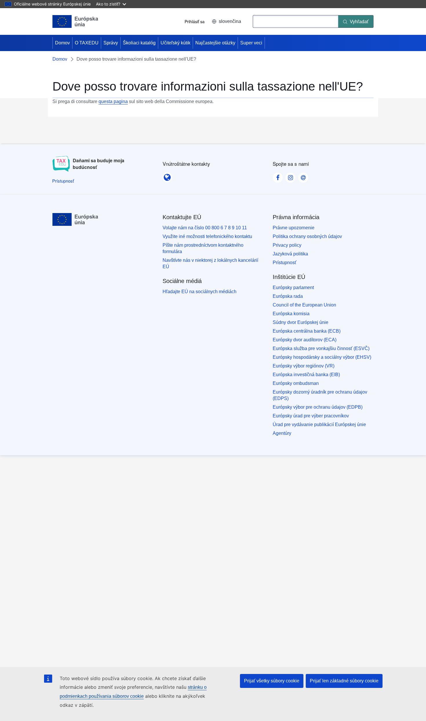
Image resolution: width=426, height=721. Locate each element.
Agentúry (282, 433)
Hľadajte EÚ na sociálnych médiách (199, 291)
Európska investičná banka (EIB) (306, 374)
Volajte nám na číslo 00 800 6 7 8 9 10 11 (205, 227)
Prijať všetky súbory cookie (271, 680)
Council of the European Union (304, 304)
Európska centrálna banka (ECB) (307, 331)
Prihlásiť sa (195, 21)
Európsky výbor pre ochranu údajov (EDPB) (318, 407)
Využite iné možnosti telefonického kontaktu (207, 236)
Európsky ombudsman (296, 383)
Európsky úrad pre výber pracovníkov (311, 415)
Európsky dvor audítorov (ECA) (304, 339)
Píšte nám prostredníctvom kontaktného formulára (203, 248)
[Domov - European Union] (75, 21)
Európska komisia (291, 313)
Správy (110, 42)
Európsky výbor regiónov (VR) (303, 365)
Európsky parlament (293, 287)
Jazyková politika (290, 253)
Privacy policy (287, 245)
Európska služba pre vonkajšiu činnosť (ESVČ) (321, 348)
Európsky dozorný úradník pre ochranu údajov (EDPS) (320, 395)
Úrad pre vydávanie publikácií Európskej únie (319, 424)
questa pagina (113, 101)
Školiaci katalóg (139, 42)
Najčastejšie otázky (215, 42)
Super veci (251, 42)
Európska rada (288, 296)
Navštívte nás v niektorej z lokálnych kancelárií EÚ (210, 263)
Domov (62, 42)
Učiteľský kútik (175, 42)
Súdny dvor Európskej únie (300, 322)
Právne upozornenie (293, 227)
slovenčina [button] (230, 21)
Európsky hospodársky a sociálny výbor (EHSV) (322, 357)
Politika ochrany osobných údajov (307, 236)
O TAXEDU (87, 42)
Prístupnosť (284, 262)
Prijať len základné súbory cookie (344, 680)
